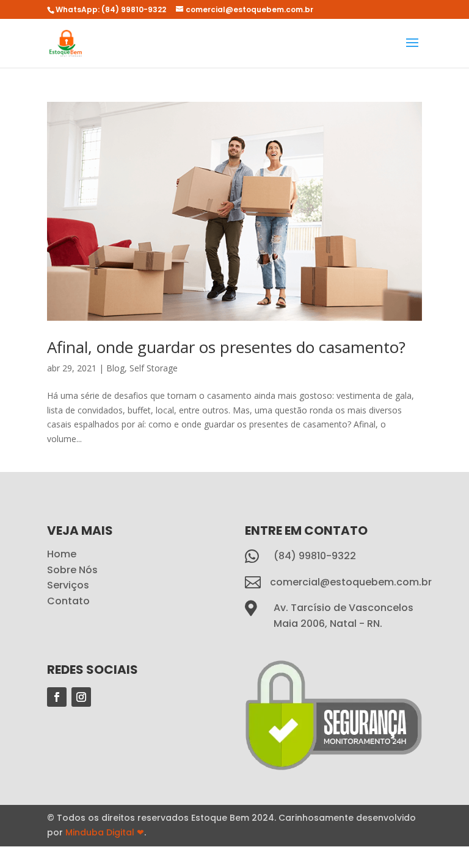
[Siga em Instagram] (81, 697)
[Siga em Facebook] (57, 697)
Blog (115, 368)
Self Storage (153, 368)
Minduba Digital (104, 832)
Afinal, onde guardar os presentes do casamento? (226, 347)
